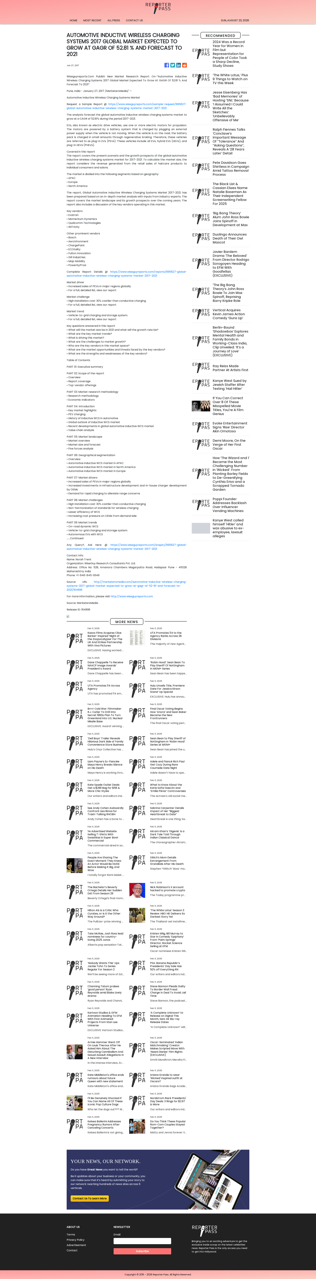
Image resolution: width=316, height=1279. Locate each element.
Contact (72, 1250)
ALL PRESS (113, 20)
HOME (73, 20)
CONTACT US (134, 20)
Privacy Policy (75, 1240)
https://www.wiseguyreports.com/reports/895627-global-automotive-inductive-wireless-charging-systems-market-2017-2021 (127, 274)
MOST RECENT (92, 20)
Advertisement (76, 1245)
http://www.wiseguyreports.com (132, 596)
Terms (71, 1234)
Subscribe (142, 1251)
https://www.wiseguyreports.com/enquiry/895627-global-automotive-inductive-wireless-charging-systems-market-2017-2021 (127, 547)
